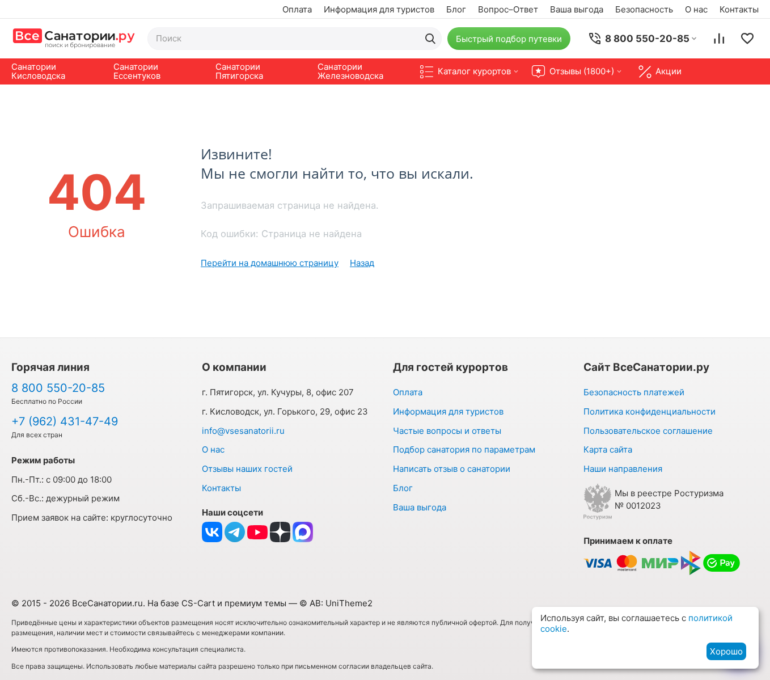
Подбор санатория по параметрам (464, 449)
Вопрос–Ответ (508, 9)
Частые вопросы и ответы (447, 430)
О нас (696, 9)
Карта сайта (607, 449)
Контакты (739, 9)
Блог (456, 9)
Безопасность (644, 9)
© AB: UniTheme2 (336, 603)
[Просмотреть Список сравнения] (719, 38)
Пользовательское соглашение (648, 430)
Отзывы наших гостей (247, 468)
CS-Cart (198, 603)
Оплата (297, 9)
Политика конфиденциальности (649, 411)
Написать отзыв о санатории (451, 468)
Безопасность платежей (633, 392)
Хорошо (726, 651)
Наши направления (622, 468)
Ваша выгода (576, 9)
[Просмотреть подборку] (747, 38)
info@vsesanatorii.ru (243, 430)
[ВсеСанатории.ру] (73, 38)
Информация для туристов (379, 9)
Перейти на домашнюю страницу (270, 262)
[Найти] (430, 38)
